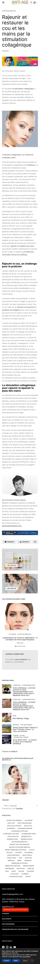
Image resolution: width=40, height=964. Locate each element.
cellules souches (14, 826)
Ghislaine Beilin (13, 855)
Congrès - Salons (18, 735)
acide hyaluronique (15, 820)
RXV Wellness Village (21, 718)
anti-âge (12, 823)
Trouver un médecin (9, 751)
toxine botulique (16, 876)
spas (14, 871)
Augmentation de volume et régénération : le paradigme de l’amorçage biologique (20, 639)
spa (7, 871)
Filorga (19, 852)
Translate (19, 808)
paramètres (26, 957)
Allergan (29, 820)
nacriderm (10, 868)
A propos (5, 913)
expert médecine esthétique (16, 850)
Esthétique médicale (9, 11)
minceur (28, 860)
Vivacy (28, 876)
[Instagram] (7, 947)
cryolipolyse (13, 836)
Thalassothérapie (26, 725)
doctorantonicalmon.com (12, 526)
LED (21, 858)
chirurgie (11, 828)
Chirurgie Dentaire (25, 828)
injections (12, 858)
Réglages (25, 960)
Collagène (12, 634)
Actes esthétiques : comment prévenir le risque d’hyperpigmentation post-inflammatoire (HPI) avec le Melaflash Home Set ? (24, 691)
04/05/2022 (8, 560)
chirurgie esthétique (20, 831)
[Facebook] (4, 947)
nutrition (21, 868)
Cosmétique (9, 552)
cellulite (28, 826)
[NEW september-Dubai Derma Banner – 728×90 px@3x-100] (20, 533)
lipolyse (29, 858)
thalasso (15, 874)
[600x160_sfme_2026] (20, 61)
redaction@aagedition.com (12, 894)
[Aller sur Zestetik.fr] (16, 779)
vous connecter (21, 659)
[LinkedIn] (11, 947)
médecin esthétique (13, 866)
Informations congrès (21, 737)
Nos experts (6, 919)
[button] (15, 646)
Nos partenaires (8, 924)
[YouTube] (15, 947)
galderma (29, 852)
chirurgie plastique (11, 834)
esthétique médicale (20, 842)
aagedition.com (8, 906)
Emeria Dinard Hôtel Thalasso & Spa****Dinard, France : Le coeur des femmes (25, 729)
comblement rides (29, 834)
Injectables (27, 855)
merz (20, 860)
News (14, 715)
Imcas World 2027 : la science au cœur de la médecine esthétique (25, 742)
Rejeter (16, 960)
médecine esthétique (20, 863)
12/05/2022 (8, 583)
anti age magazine (25, 823)
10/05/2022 (5, 51)
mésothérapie (29, 866)
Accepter (6, 960)
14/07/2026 (20, 643)
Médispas (16, 725)
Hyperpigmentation (28, 685)
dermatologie (13, 839)
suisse (21, 871)
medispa (11, 860)
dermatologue (27, 839)
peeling (31, 868)
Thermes (25, 874)
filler (32, 850)
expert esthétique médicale (20, 847)
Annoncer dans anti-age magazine (15, 909)
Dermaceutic (26, 836)
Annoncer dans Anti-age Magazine (15, 929)
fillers (10, 852)
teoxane (31, 871)
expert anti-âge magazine (20, 844)
